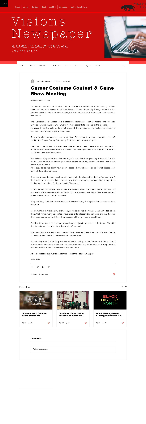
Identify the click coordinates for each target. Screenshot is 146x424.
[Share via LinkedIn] (43, 267)
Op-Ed (88, 66)
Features (78, 66)
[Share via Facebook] (32, 267)
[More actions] (113, 81)
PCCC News (43, 66)
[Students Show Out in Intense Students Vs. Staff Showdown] (73, 300)
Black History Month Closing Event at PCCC (109, 314)
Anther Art (56, 66)
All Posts (22, 66)
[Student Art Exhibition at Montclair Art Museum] (36, 300)
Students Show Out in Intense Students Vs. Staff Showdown (71, 314)
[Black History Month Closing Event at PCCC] (110, 300)
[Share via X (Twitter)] (37, 267)
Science (68, 66)
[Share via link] (49, 267)
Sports (98, 66)
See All (124, 287)
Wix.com (89, 415)
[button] (124, 66)
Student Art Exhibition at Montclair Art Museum (34, 314)
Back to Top (4, 414)
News (32, 66)
